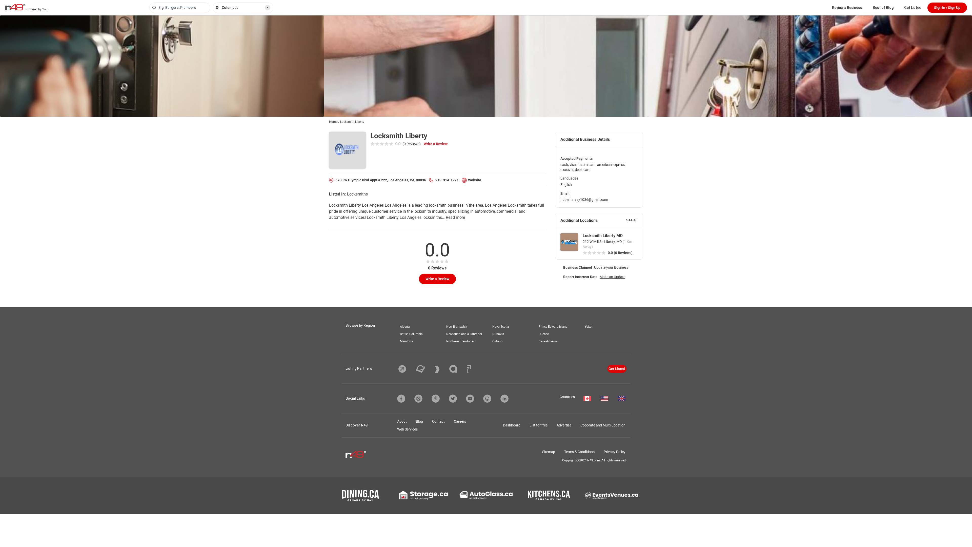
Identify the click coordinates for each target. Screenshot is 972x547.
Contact (438, 421)
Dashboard (511, 425)
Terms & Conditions (579, 452)
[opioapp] (487, 398)
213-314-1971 (447, 180)
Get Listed (912, 8)
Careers (460, 421)
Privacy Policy (614, 452)
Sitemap (548, 452)
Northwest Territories (460, 341)
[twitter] (453, 398)
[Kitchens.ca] (549, 495)
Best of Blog (883, 8)
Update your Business (611, 267)
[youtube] (470, 398)
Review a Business (847, 8)
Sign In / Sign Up (947, 8)
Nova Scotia (500, 326)
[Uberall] (424, 369)
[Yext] (406, 369)
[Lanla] (457, 368)
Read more (455, 217)
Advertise (564, 425)
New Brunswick (456, 326)
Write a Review (436, 144)
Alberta (405, 326)
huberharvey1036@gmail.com (584, 200)
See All (632, 220)
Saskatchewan (549, 341)
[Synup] (441, 369)
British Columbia (411, 334)
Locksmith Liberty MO (603, 235)
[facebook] (401, 398)
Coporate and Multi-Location (602, 425)
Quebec (544, 334)
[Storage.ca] (423, 495)
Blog (419, 421)
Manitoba (406, 341)
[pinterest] (436, 398)
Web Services (407, 429)
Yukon (589, 326)
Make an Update (612, 277)
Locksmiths (357, 194)
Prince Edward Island (553, 326)
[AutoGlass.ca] (486, 495)
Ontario (497, 341)
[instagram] (418, 398)
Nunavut (498, 334)
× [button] (268, 7)
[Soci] (469, 369)
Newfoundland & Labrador (464, 334)
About (402, 421)
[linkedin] (504, 398)
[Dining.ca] (360, 495)
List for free (539, 425)
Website (474, 180)
